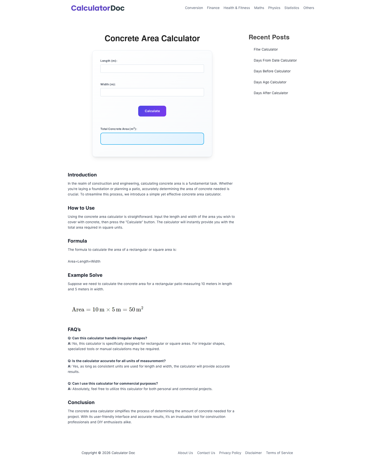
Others (308, 8)
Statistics (291, 8)
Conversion (194, 8)
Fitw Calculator (266, 49)
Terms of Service (279, 453)
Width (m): (108, 84)
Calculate (152, 111)
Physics (274, 8)
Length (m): (108, 60)
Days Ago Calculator (270, 82)
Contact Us (206, 453)
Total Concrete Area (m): (118, 128)
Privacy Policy (230, 453)
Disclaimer (253, 453)
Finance (213, 8)
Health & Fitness (237, 8)
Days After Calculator (271, 93)
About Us (185, 453)
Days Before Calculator (272, 71)
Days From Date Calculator (275, 60)
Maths (259, 8)
